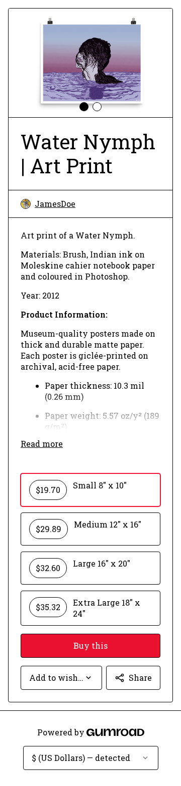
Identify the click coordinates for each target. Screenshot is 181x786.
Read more (42, 443)
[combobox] (61, 678)
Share (140, 677)
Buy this (90, 645)
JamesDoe (55, 203)
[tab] (83, 106)
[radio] (90, 489)
